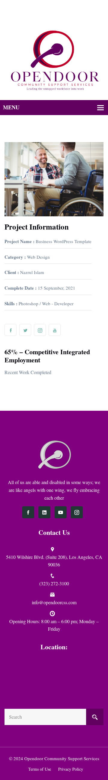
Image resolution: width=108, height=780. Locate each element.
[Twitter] (53, 15)
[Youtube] (68, 15)
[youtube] (61, 512)
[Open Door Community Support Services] (54, 60)
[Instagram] (60, 15)
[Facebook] (45, 15)
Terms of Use (39, 769)
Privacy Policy (70, 769)
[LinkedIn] (44, 512)
